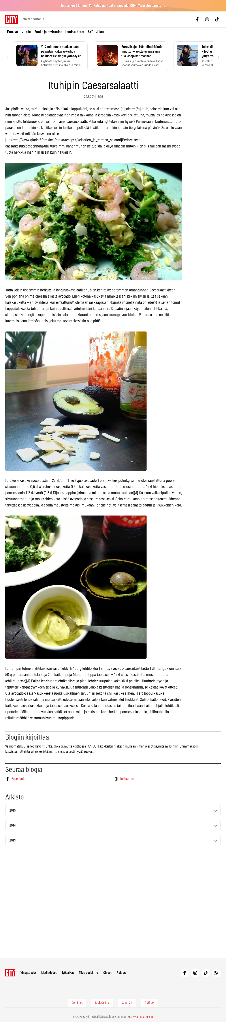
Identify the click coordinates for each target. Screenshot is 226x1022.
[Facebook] (197, 19)
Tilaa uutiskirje (88, 972)
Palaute (121, 972)
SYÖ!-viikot (96, 32)
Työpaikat (68, 972)
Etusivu (12, 32)
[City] (10, 972)
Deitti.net (77, 1002)
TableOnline (102, 1002)
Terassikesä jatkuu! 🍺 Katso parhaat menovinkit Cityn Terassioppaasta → (113, 5)
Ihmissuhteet (74, 32)
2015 (12, 810)
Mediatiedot (48, 972)
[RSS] (216, 973)
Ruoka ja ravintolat (48, 32)
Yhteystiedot (28, 972)
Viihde (26, 32)
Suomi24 (126, 1002)
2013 (12, 840)
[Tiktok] (217, 19)
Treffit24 (149, 1002)
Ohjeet (107, 972)
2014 (12, 825)
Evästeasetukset (143, 1016)
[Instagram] (207, 19)
